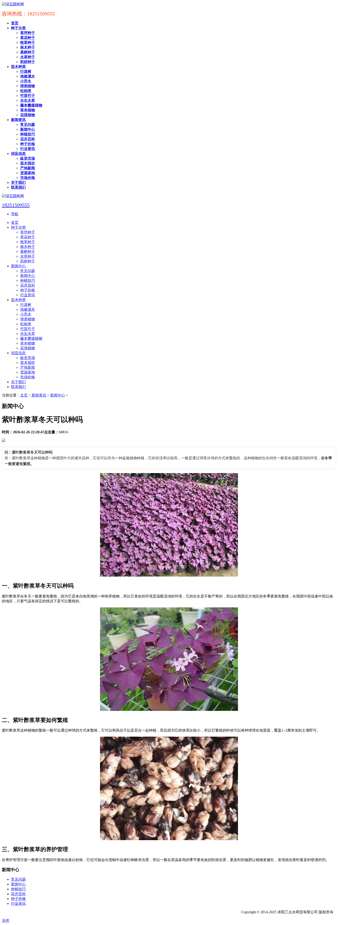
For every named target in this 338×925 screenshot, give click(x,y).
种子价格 (18, 899)
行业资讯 (18, 903)
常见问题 (18, 879)
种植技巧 (18, 889)
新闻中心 (57, 395)
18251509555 (16, 205)
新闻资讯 (39, 395)
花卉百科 (18, 894)
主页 (24, 395)
